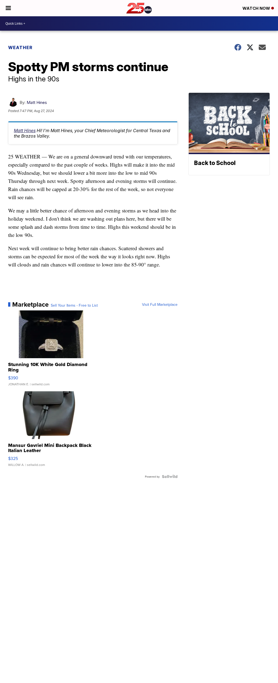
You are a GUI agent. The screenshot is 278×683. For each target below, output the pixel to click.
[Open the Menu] (8, 8)
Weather (20, 47)
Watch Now (256, 8)
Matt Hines (37, 102)
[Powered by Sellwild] (170, 476)
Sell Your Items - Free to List (74, 305)
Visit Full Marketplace (160, 304)
